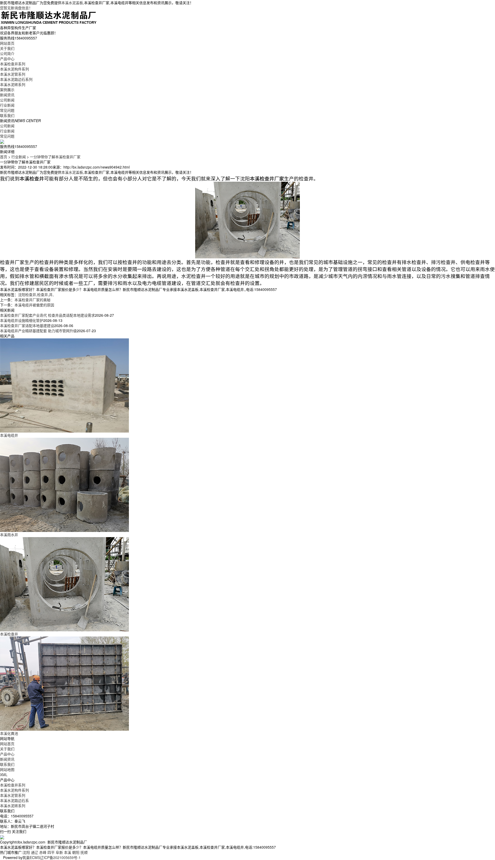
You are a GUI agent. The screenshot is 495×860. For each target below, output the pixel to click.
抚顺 (84, 852)
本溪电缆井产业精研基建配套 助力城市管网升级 (38, 330)
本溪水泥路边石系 (14, 800)
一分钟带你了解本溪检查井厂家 (55, 156)
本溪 (67, 852)
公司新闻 (7, 99)
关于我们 (7, 48)
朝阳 (75, 852)
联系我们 (7, 115)
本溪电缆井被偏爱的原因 (34, 304)
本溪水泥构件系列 (14, 68)
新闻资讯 (7, 94)
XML (3, 774)
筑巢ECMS (31, 857)
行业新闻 (7, 105)
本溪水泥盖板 (72, 2)
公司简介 (7, 53)
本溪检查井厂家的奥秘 (32, 299)
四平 (51, 852)
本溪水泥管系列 (12, 74)
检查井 (42, 294)
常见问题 (7, 110)
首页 (3, 156)
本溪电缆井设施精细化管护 (21, 320)
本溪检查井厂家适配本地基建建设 (27, 325)
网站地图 (7, 769)
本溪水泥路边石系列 (16, 79)
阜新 (59, 852)
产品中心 (7, 58)
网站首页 (7, 43)
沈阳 (26, 852)
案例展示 (7, 89)
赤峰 (42, 852)
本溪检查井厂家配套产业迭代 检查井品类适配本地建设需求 (47, 315)
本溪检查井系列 (12, 63)
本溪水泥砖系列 (12, 84)
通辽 (34, 852)
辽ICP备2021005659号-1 (60, 857)
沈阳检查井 (27, 294)
